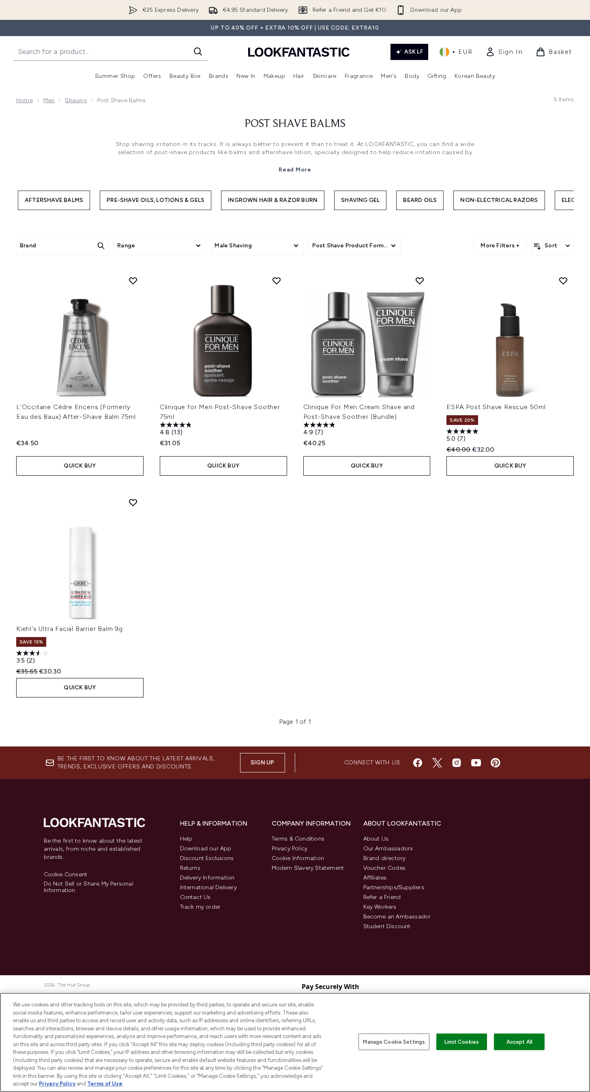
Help (186, 838)
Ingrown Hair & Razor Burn (273, 200)
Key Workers (380, 906)
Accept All (519, 1041)
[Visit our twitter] (437, 762)
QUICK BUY (80, 465)
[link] (504, 52)
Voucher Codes (384, 868)
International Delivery (208, 887)
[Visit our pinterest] (495, 762)
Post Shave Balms (295, 124)
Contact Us (195, 897)
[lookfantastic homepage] (299, 52)
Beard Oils (420, 200)
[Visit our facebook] (417, 762)
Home (24, 100)
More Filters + (500, 245)
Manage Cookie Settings (394, 1041)
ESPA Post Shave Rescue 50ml (496, 407)
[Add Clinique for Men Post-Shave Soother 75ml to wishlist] (276, 280)
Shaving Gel (360, 200)
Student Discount (387, 926)
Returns (190, 868)
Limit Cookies (461, 1041)
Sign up (262, 762)
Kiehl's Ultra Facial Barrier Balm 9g (69, 629)
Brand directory (384, 858)
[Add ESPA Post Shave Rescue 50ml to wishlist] (563, 280)
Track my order (200, 906)
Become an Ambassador (397, 916)
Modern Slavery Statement (308, 868)
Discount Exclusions (207, 858)
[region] (295, 1042)
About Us (376, 838)
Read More (295, 169)
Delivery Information (207, 877)
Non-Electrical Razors (499, 200)
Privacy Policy (290, 848)
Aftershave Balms (54, 200)
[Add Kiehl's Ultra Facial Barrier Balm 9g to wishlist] (133, 502)
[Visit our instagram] (456, 762)
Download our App (206, 848)
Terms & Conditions (298, 838)
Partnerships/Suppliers (393, 887)
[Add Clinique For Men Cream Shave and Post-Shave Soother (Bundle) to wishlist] (419, 280)
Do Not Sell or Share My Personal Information (88, 887)
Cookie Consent (66, 874)
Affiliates (375, 877)
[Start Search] (198, 51)
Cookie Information (298, 858)
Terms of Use (104, 1084)
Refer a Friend (382, 897)
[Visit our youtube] (476, 762)
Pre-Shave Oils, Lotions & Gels (155, 200)
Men (49, 100)
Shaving (75, 100)
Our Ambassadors (388, 848)
